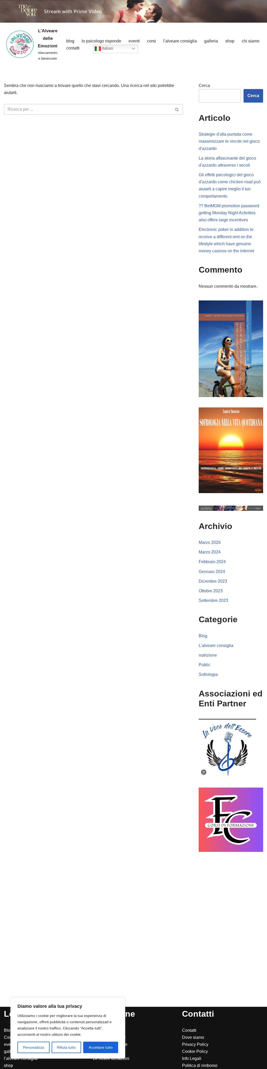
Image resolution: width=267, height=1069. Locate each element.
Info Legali (191, 1058)
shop (8, 1065)
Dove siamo (193, 1037)
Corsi (151, 41)
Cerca (204, 85)
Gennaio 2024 (212, 571)
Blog (70, 41)
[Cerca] (177, 109)
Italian (107, 48)
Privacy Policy (195, 1044)
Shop (229, 41)
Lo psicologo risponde (101, 41)
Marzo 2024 (210, 552)
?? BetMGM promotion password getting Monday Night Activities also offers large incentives (229, 213)
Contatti (73, 48)
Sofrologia (208, 674)
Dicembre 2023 (213, 581)
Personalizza (33, 1047)
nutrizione (208, 655)
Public (204, 665)
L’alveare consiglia (180, 41)
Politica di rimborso (199, 1065)
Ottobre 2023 (211, 591)
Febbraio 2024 (212, 561)
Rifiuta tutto (66, 1047)
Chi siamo (250, 41)
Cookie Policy (195, 1051)
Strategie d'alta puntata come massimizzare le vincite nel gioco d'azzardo (229, 141)
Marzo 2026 (210, 542)
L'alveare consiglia (216, 645)
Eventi (134, 41)
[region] (67, 1028)
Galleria (211, 41)
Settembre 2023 (213, 600)
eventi (9, 1044)
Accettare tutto (101, 1047)
